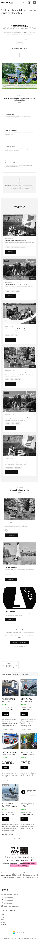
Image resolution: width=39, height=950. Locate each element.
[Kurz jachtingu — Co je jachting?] (19, 225)
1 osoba (4, 729)
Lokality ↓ (24, 54)
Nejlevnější (16, 674)
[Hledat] (24, 3)
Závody (3, 922)
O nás (2, 914)
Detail (6, 714)
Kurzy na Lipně (11, 535)
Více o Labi (10, 619)
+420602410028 (8, 897)
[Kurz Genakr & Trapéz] (19, 269)
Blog (2, 917)
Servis (3, 920)
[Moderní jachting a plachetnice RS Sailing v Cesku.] (19, 851)
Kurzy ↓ (13, 54)
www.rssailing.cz (22, 865)
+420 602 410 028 (20, 48)
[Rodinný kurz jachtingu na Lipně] (19, 357)
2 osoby (11, 834)
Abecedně (25, 674)
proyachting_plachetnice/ (11, 906)
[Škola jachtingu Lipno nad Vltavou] (19, 509)
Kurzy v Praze (11, 579)
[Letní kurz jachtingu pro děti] (19, 313)
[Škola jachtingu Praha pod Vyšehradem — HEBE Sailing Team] (19, 553)
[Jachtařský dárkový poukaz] (19, 445)
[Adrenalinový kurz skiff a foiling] (19, 401)
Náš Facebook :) (9, 903)
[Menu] (34, 3)
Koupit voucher (11, 472)
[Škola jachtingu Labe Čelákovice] (19, 598)
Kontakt (3, 925)
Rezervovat (10, 251)
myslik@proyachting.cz (11, 894)
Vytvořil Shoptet (21, 932)
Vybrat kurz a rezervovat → (19, 642)
